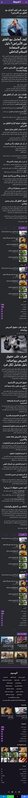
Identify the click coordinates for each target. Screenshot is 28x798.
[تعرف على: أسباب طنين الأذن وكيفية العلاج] (23, 240)
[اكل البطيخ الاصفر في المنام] (23, 246)
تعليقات (5, 228)
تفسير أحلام (23, 304)
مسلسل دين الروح (19, 691)
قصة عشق (14, 788)
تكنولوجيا (24, 309)
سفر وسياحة (23, 311)
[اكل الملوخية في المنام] (23, 252)
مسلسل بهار (19, 688)
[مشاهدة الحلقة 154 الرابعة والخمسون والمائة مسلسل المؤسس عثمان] (21, 655)
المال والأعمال (23, 316)
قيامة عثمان (16, 680)
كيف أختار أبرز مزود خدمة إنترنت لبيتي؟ (10, 231)
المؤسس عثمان (21, 677)
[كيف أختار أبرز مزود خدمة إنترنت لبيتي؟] (23, 233)
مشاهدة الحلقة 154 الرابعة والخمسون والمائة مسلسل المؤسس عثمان (21, 661)
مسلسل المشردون (19, 685)
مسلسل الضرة (18, 683)
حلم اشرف (5, 677)
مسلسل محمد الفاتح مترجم (14, 697)
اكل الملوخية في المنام (13, 250)
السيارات (24, 313)
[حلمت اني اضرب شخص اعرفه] (5, 760)
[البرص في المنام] (23, 760)
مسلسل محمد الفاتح (10, 694)
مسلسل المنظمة (8, 685)
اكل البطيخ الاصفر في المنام (12, 244)
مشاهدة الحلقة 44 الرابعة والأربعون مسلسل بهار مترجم (14, 700)
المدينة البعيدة (13, 677)
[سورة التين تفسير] (23, 749)
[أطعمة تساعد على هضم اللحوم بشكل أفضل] (21, 640)
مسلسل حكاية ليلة (10, 688)
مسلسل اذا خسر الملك (7, 680)
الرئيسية (24, 6)
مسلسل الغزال (10, 683)
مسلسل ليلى (19, 694)
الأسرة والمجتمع (22, 318)
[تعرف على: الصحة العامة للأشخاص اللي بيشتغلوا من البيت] (7, 640)
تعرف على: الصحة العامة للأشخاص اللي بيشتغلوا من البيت (7, 646)
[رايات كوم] (18, 2)
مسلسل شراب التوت (9, 691)
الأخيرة (22, 228)
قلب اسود (24, 680)
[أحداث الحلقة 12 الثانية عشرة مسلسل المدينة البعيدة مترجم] (7, 655)
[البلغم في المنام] (14, 760)
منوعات (20, 6)
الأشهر (14, 228)
